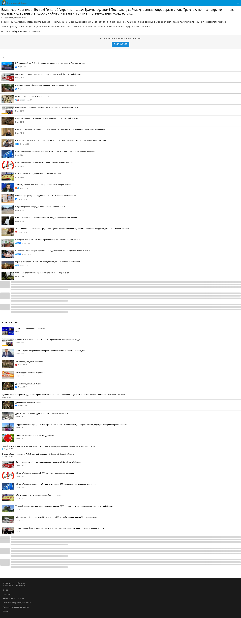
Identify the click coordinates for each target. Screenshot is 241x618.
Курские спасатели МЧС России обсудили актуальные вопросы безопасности (48, 262)
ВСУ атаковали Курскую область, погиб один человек (38, 173)
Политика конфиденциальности (17, 602)
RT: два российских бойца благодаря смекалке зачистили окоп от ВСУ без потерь (50, 63)
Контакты (7, 594)
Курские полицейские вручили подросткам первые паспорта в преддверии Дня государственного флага (59, 528)
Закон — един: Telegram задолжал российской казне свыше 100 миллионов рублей (50, 351)
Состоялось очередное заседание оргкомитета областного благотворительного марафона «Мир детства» (60, 140)
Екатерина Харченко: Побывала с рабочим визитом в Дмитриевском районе (47, 240)
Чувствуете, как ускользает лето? (29, 362)
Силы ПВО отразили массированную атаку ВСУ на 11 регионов (42, 273)
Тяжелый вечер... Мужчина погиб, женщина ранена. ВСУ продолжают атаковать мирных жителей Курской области (64, 506)
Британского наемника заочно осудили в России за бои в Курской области (46, 118)
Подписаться (120, 44)
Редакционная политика (13, 598)
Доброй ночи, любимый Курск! (28, 384)
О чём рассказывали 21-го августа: (30, 373)
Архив (5, 611)
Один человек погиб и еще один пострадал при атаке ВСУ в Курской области (48, 74)
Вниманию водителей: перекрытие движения (34, 436)
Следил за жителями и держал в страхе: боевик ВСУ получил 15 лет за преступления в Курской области (60, 129)
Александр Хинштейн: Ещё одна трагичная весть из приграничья (43, 185)
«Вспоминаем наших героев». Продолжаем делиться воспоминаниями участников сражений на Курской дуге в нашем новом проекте (72, 229)
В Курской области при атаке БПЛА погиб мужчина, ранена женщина (44, 162)
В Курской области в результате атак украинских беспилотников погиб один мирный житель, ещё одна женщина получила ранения (71, 425)
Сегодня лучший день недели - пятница (32, 96)
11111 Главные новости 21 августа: (30, 329)
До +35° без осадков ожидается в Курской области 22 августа (41, 414)
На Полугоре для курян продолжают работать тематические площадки (45, 196)
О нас (5, 590)
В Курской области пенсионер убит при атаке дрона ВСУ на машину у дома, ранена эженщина (55, 151)
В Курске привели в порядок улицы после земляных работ (40, 207)
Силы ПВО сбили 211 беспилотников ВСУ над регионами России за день (46, 218)
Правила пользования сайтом (16, 607)
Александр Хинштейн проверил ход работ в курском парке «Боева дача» (46, 85)
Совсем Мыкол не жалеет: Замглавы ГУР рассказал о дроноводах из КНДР (47, 107)
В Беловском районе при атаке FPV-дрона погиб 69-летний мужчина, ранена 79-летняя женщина (56, 517)
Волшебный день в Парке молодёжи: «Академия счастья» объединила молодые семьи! (52, 251)
